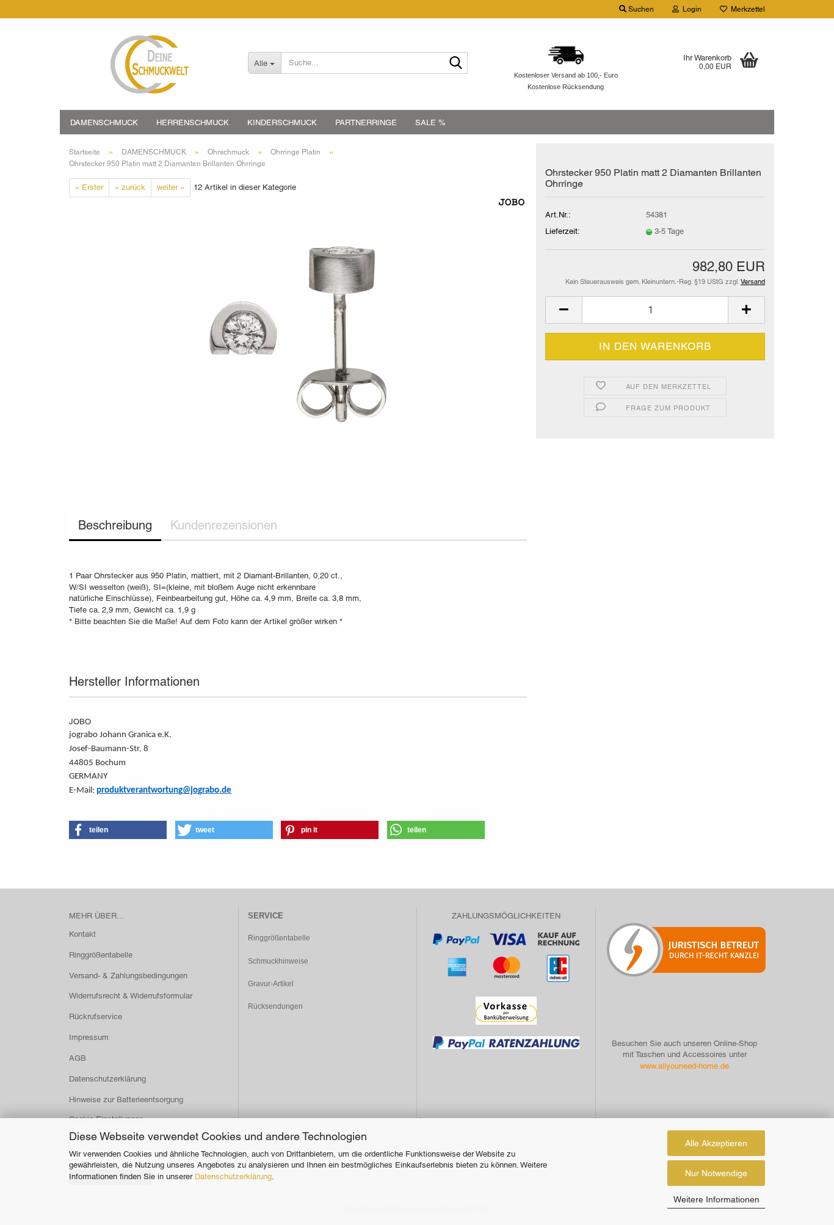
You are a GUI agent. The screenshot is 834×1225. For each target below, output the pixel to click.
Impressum (89, 1037)
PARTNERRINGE (366, 122)
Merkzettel (746, 9)
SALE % (430, 122)
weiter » (170, 187)
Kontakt (82, 934)
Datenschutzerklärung (233, 1176)
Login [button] (690, 9)
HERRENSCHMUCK (192, 122)
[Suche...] (456, 64)
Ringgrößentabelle (100, 954)
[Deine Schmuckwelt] (149, 64)
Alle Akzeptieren (716, 1143)
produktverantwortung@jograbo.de (163, 790)
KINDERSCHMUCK (282, 122)
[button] (563, 310)
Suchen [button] (640, 9)
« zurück (130, 187)
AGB (77, 1058)
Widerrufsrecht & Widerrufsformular (130, 995)
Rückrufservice (95, 1016)
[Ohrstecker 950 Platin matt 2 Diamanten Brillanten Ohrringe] (298, 333)
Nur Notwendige (716, 1173)
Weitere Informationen (716, 1199)
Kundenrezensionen (223, 525)
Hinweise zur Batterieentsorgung (126, 1099)
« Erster (89, 187)
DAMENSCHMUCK (104, 122)
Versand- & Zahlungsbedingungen (128, 975)
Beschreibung (115, 525)
